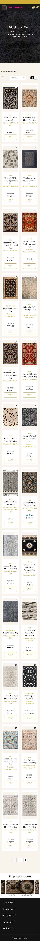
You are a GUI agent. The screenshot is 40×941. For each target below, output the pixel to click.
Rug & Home (22, 938)
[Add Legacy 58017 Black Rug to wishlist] (16, 276)
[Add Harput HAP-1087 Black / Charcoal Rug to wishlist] (35, 405)
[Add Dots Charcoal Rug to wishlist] (16, 599)
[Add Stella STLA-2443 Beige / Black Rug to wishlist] (16, 405)
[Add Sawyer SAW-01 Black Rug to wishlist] (16, 471)
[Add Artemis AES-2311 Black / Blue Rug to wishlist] (35, 86)
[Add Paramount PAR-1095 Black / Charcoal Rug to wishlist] (35, 534)
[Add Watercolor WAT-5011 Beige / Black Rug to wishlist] (35, 276)
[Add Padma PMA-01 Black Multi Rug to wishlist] (35, 471)
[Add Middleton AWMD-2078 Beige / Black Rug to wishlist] (16, 342)
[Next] (38, 888)
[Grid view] (32, 77)
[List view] (36, 77)
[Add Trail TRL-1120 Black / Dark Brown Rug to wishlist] (35, 599)
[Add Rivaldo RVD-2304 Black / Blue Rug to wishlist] (16, 534)
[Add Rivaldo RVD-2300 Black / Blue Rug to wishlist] (16, 793)
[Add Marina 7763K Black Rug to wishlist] (35, 665)
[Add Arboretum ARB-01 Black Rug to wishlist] (16, 86)
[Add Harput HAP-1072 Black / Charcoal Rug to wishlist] (16, 728)
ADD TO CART (10, 137)
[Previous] (2, 888)
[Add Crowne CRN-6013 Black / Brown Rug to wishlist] (35, 342)
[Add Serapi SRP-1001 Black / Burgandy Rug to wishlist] (35, 210)
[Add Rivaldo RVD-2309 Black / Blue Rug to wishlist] (16, 665)
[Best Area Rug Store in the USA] (17, 7)
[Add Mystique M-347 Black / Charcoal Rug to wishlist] (35, 147)
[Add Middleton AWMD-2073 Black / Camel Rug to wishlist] (16, 210)
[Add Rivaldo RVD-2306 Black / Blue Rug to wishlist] (35, 793)
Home (3, 71)
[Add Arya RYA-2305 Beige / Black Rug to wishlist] (35, 728)
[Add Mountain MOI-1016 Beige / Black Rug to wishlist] (16, 147)
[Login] (28, 8)
